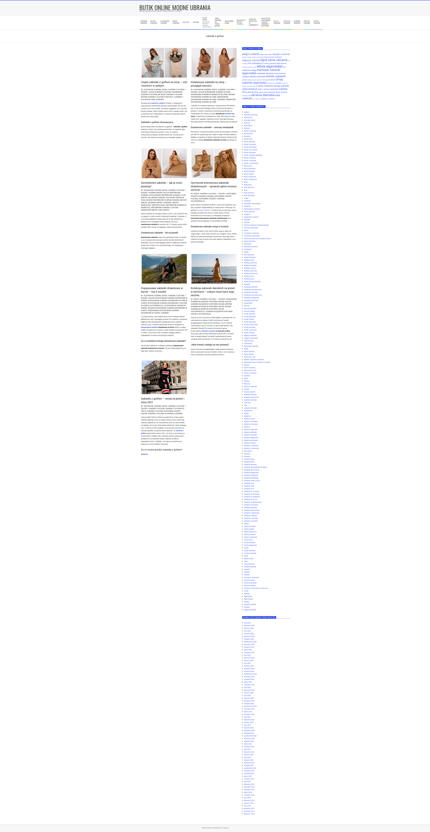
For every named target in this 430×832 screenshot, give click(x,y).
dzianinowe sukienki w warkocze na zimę (209, 94)
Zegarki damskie (250, 610)
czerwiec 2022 (249, 746)
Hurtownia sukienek (251, 233)
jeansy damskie (249, 241)
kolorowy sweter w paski (249, 67)
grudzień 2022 (249, 730)
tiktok (246, 556)
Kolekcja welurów (250, 271)
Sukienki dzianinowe (251, 470)
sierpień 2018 (249, 790)
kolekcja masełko (250, 265)
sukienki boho (249, 462)
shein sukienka (265, 85)
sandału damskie (250, 408)
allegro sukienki (250, 54)
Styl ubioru (248, 451)
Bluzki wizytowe (250, 152)
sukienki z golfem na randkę (161, 413)
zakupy (246, 602)
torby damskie (249, 564)
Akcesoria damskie (251, 115)
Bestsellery (248, 125)
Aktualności (248, 117)
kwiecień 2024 (249, 690)
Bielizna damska (250, 131)
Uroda (246, 591)
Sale (245, 405)
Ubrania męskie (250, 585)
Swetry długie (249, 529)
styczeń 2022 (249, 760)
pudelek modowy (250, 400)
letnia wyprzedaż (270, 66)
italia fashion (282, 63)
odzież (273, 80)
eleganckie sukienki (152, 89)
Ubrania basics (249, 580)
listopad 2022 (249, 733)
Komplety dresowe (251, 292)
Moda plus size (249, 357)
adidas (246, 112)
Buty (245, 190)
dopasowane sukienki (149, 327)
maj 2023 (247, 717)
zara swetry (163, 210)
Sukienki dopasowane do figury (255, 467)
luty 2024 (247, 695)
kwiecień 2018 (249, 800)
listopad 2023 (249, 703)
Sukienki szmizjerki (251, 505)
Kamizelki (247, 244)
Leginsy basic (249, 341)
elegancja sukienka (251, 60)
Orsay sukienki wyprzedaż (262, 80)
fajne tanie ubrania (273, 60)
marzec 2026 (248, 628)
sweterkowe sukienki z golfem (164, 207)
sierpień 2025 (249, 647)
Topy (245, 561)
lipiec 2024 (248, 682)
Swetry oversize (250, 534)
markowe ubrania (265, 73)
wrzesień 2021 (249, 771)
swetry (246, 524)
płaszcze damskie (250, 386)
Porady (246, 389)
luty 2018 (247, 806)
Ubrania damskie (250, 583)
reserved (247, 402)
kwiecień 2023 (249, 720)
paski (246, 378)
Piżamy (246, 381)
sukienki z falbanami (251, 513)
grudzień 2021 (249, 763)
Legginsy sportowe (251, 338)
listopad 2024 (249, 671)
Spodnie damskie (250, 432)
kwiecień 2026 (249, 625)
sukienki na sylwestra (252, 497)
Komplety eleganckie (251, 298)
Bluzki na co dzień (250, 150)
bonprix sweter (155, 192)
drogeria (247, 214)
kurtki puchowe (249, 327)
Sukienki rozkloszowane (253, 502)
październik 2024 (250, 674)
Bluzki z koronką (250, 160)
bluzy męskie (249, 174)
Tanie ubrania (281, 92)
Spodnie (247, 427)
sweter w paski (158, 205)
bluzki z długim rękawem (253, 155)
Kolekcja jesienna (250, 263)
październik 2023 (250, 706)
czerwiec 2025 (249, 652)
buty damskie (249, 193)
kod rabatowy (249, 255)
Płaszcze (247, 384)
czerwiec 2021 (249, 779)
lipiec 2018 (248, 792)
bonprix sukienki (281, 54)
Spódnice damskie (251, 421)
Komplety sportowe (251, 300)
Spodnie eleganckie (251, 437)
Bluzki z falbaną (250, 158)
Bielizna (247, 128)
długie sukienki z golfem (160, 92)
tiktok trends (248, 559)
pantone (247, 376)
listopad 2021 (249, 765)
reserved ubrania (252, 86)
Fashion (247, 222)
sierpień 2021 (249, 773)
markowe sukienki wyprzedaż (261, 71)
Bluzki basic (248, 139)
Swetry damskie (250, 526)
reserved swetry (155, 202)
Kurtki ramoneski (250, 330)
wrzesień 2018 (249, 787)
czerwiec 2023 (249, 714)
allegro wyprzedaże (266, 54)
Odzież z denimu (250, 373)
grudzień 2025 (249, 636)
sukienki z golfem (176, 89)
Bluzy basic (248, 166)
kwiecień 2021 (249, 784)
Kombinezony (249, 279)
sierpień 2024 (249, 679)
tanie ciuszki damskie (267, 92)
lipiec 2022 (248, 744)
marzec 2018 (248, 803)
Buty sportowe (249, 195)
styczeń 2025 (249, 666)
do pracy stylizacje (275, 57)
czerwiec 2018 (249, 795)
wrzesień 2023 (249, 709)
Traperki (247, 569)
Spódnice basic (249, 419)
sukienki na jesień (208, 331)
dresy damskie (249, 211)
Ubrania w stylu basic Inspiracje (256, 588)
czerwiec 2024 (249, 685)
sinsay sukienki (281, 85)
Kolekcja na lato (250, 268)
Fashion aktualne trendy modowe (256, 225)
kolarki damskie (250, 257)
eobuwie (247, 220)
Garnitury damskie (251, 228)
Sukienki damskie (250, 464)
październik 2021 (250, 768)
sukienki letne (252, 92)
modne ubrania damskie (253, 76)
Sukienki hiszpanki (251, 475)
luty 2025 (247, 663)
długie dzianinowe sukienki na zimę (214, 92)
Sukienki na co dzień (251, 491)
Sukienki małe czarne (252, 480)
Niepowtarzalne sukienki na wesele (257, 362)
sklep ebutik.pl (249, 88)
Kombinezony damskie (252, 281)
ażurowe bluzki (249, 120)
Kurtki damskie (249, 314)
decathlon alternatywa (252, 203)
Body (246, 182)
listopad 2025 (249, 639)
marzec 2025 (248, 660)
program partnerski (251, 397)
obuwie (246, 365)
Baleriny (247, 123)
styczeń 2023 (249, 728)
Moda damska (249, 351)
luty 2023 (247, 725)
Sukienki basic (249, 459)
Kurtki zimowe (249, 333)
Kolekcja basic (249, 260)
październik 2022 (250, 736)
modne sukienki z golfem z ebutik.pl (157, 97)
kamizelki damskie (251, 246)
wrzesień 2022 (249, 738)
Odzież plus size (250, 370)
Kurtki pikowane (250, 322)
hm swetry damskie (156, 197)
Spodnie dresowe (250, 435)
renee (278, 83)
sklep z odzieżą (263, 89)
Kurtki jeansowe (250, 316)
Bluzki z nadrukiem (251, 163)
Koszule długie (249, 311)
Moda (164, 89)
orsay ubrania (271, 83)
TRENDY (247, 572)
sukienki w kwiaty (250, 507)
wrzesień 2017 (249, 811)
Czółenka (247, 201)
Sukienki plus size (250, 499)
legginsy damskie (250, 335)
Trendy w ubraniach (251, 577)
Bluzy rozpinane (250, 177)
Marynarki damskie (251, 346)
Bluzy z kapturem (250, 179)
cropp (246, 198)
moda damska (280, 73)
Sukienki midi (249, 486)
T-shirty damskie (250, 553)
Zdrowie (247, 607)
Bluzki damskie (249, 142)
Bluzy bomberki (250, 168)
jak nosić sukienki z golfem (170, 94)
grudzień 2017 (249, 808)
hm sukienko (254, 63)
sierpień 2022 (249, 741)
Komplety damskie (251, 287)
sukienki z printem (251, 521)
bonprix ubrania (257, 57)
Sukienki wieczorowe (251, 510)
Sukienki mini (249, 489)
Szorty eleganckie (250, 545)
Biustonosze (248, 133)
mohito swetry (247, 80)
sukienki (228, 114)
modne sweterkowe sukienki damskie (162, 200)
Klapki (246, 252)
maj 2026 (247, 623)
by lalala (265, 57)
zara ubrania (256, 99)
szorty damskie (249, 542)
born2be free (249, 187)
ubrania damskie (263, 95)
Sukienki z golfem (156, 408)
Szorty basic (248, 540)
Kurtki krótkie (249, 319)
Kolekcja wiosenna (251, 273)
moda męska (248, 354)
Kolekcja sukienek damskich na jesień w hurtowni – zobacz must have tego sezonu (213, 292)
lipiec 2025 (248, 650)
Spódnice (247, 416)
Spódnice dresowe (251, 424)
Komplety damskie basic (253, 290)
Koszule (247, 306)
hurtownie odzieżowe (252, 236)
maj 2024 (247, 687)
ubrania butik (246, 96)
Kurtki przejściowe (251, 324)
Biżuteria (247, 136)
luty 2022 (247, 757)
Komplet (247, 284)
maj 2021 (247, 781)
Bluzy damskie (249, 171)
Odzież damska (249, 368)
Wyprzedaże (248, 599)
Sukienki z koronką (251, 518)
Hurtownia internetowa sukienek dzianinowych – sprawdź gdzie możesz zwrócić (214, 186)
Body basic (248, 185)
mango (253, 70)
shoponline (248, 411)
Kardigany (248, 249)
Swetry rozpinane (250, 537)
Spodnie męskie (250, 443)
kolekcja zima (249, 276)
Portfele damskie (250, 394)
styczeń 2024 (249, 698)
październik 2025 (250, 642)
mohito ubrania (257, 80)
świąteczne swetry (149, 210)
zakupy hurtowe (250, 604)
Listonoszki (248, 343)
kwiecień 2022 (249, 752)
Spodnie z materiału (251, 448)
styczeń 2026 (249, 633)
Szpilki (246, 548)
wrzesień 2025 (249, 644)
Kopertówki (248, 303)
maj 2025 (247, 655)
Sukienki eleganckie (251, 472)
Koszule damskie (250, 308)
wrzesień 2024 (249, 677)
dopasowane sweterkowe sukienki (164, 195)
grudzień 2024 (249, 668)
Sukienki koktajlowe (251, 478)
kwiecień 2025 (249, 658)
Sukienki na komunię (251, 494)
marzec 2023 (248, 722)
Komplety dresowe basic (253, 295)
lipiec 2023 (248, 712)
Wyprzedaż (248, 596)
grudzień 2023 (249, 701)
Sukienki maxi (249, 483)
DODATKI (247, 206)
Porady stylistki (249, 392)
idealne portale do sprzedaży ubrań (257, 238)
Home (246, 230)
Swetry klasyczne (250, 532)
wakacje (247, 593)
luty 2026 (247, 631)
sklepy (246, 413)
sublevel (247, 454)
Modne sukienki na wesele (254, 359)
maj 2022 (247, 749)
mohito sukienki (276, 76)
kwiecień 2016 (249, 814)
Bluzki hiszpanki (250, 144)
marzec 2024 (248, 693)
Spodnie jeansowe (251, 440)
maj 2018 (247, 798)
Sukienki (144, 454)
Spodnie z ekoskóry (251, 446)
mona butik (266, 80)
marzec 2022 (248, 755)
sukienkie (160, 99)
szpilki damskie (249, 550)
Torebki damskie (250, 567)
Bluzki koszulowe (250, 147)
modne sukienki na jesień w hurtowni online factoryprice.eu (211, 308)
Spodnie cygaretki (250, 429)
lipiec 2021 (248, 776)
